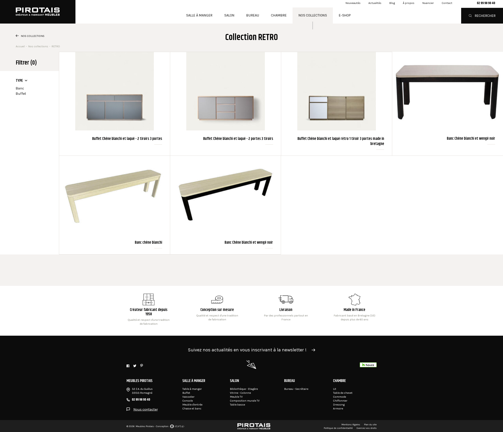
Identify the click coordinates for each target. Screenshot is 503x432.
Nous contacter (145, 409)
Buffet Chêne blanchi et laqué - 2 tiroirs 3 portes (114, 104)
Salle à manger (199, 15)
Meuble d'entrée (192, 404)
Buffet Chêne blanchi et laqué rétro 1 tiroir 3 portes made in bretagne (336, 104)
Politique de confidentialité (338, 428)
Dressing (339, 404)
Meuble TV (236, 396)
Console (187, 400)
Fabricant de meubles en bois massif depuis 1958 (149, 310)
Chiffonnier (340, 400)
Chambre (279, 15)
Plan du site (370, 424)
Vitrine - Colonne (240, 393)
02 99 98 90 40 (486, 3)
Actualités (374, 3)
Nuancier (428, 3)
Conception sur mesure (286, 310)
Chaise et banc (191, 408)
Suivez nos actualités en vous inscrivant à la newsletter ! (247, 350)
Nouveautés (353, 3)
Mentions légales (350, 424)
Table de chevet (342, 393)
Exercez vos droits (367, 428)
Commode (339, 396)
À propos (408, 3)
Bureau (252, 15)
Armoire (338, 408)
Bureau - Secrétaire (296, 389)
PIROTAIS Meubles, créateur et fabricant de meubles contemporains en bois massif (38, 11)
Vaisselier (188, 396)
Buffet (21, 93)
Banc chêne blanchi (114, 205)
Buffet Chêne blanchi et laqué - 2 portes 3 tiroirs (225, 104)
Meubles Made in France (354, 310)
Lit (334, 389)
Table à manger (192, 389)
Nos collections (312, 15)
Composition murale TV (245, 400)
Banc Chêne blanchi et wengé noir (447, 104)
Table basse (237, 404)
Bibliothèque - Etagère (244, 389)
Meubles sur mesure (217, 310)
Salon (229, 15)
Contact (447, 3)
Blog (392, 3)
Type (19, 81)
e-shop (345, 15)
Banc (20, 88)
